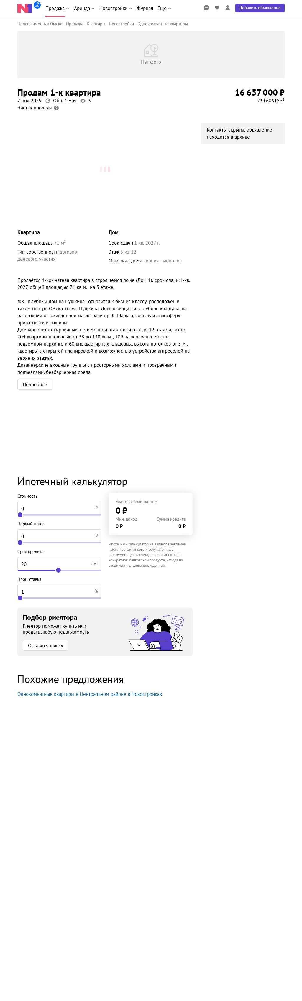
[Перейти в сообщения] (206, 8)
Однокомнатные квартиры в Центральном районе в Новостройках (89, 694)
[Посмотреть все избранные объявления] (217, 8)
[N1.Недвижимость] (24, 8)
